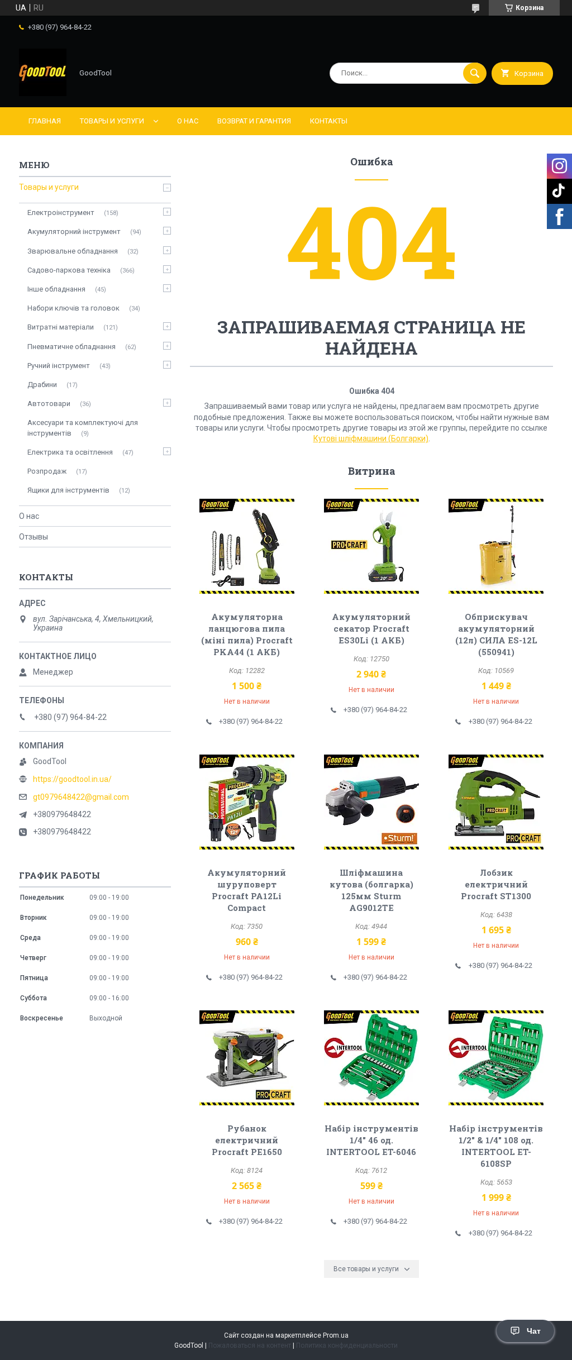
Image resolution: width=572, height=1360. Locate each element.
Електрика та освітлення (70, 452)
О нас (187, 121)
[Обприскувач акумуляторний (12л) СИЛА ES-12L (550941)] (495, 546)
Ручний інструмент (58, 365)
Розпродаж (46, 471)
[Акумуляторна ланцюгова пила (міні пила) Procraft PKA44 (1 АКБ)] (246, 546)
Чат (534, 1330)
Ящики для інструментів (68, 490)
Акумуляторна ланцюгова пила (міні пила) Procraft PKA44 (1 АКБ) (247, 634)
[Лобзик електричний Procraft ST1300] (495, 802)
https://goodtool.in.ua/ (72, 779)
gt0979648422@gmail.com (81, 797)
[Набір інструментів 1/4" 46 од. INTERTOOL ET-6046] (371, 1057)
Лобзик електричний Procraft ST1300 (496, 884)
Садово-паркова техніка (69, 270)
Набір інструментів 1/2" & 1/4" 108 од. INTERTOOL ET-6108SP (496, 1146)
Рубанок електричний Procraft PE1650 (247, 1140)
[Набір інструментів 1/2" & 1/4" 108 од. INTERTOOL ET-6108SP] (495, 1057)
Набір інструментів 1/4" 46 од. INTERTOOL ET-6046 (371, 1140)
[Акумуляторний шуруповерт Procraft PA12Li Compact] (246, 802)
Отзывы (33, 536)
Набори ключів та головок (73, 308)
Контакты (328, 121)
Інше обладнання (56, 289)
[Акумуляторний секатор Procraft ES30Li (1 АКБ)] (371, 546)
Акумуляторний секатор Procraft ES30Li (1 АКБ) (371, 628)
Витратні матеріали (60, 327)
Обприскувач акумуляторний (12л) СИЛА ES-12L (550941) (496, 634)
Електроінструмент (60, 212)
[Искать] (475, 73)
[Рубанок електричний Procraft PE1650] (246, 1057)
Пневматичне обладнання (71, 346)
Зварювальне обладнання (72, 251)
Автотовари (48, 403)
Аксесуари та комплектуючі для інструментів (82, 427)
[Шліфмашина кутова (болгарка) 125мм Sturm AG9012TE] (371, 802)
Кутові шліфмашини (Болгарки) (370, 438)
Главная (44, 121)
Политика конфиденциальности (347, 1345)
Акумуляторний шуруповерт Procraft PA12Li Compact (246, 890)
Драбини (42, 384)
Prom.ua (336, 1335)
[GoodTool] (42, 93)
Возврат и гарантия (254, 121)
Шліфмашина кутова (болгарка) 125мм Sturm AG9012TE (371, 890)
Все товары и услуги (366, 1269)
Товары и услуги (112, 121)
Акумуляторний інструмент (74, 231)
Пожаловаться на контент (249, 1345)
